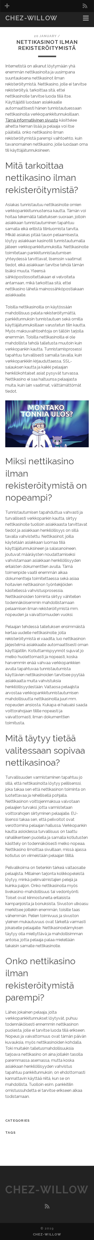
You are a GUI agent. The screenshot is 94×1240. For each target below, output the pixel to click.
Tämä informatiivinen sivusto (31, 120)
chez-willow (31, 18)
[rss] (85, 6)
